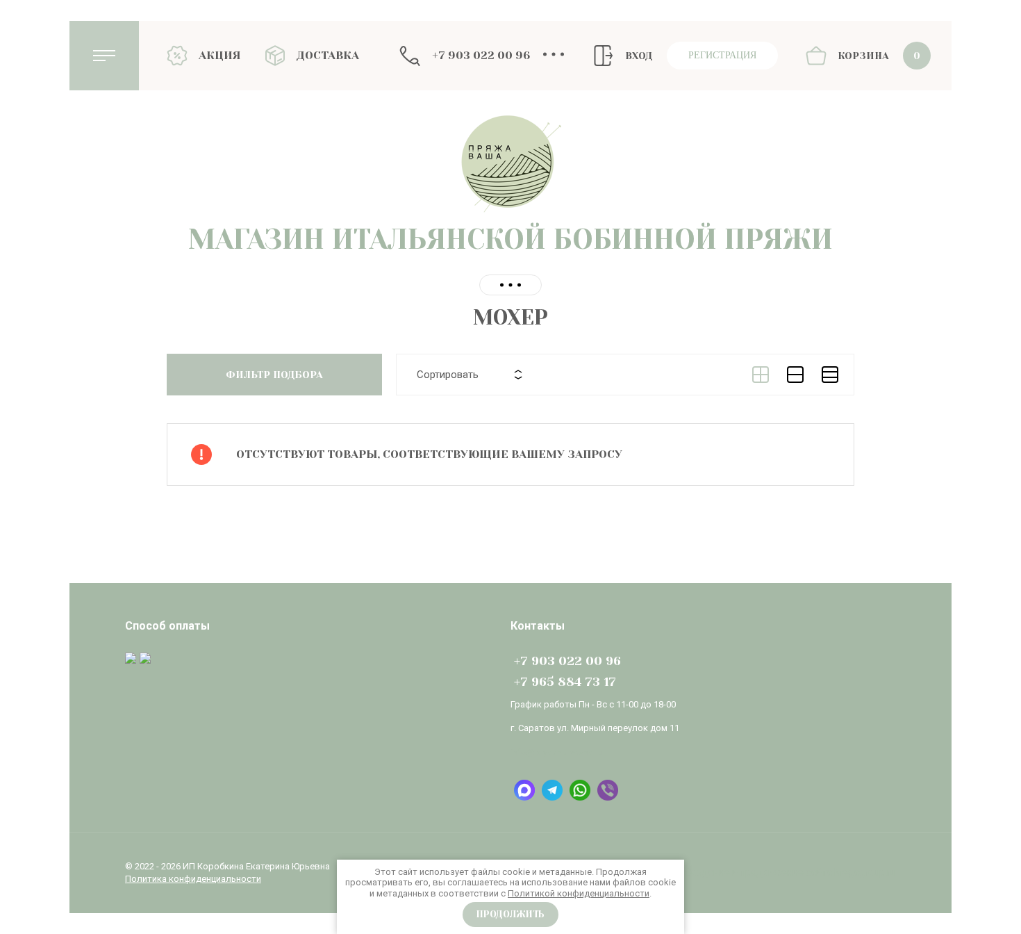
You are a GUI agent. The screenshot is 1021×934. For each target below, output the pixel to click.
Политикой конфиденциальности (578, 893)
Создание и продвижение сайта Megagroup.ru (790, 872)
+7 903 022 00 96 (481, 55)
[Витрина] (760, 374)
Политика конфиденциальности (193, 879)
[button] (104, 55)
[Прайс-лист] (830, 374)
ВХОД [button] (638, 55)
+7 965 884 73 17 (565, 682)
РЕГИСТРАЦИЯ (722, 55)
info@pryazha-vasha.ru (556, 752)
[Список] (795, 374)
